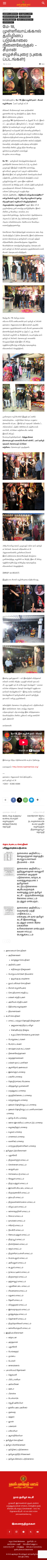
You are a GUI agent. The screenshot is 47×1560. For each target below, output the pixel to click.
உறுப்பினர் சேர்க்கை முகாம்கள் (25, 1034)
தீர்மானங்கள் (14, 1011)
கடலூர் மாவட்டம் (15, 1267)
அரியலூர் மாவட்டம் (17, 1262)
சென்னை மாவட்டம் (17, 1164)
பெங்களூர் (13, 1351)
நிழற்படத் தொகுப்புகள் (25, 19)
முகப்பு (5, 9)
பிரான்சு (12, 1393)
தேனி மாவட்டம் (15, 1300)
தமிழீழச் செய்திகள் (14, 1440)
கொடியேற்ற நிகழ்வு (20, 1030)
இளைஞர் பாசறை (16, 1072)
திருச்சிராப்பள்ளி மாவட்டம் (20, 1253)
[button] (43, 3)
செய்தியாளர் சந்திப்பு (18, 992)
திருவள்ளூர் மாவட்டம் (18, 1160)
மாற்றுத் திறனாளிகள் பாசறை (22, 1146)
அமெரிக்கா (13, 1384)
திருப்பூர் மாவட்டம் (16, 1239)
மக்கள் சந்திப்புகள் (16, 997)
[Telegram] (31, 800)
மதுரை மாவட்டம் (15, 1295)
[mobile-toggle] (4, 3)
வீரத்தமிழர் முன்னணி (18, 1086)
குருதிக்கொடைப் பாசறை (20, 1095)
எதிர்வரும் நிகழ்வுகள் (21, 969)
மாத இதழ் (20, 1547)
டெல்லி (11, 1361)
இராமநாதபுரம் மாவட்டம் (19, 1309)
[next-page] (8, 941)
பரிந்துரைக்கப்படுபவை (15, 848)
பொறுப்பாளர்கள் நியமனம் (20, 974)
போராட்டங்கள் (15, 1044)
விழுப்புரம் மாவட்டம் (17, 1206)
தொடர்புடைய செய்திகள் (15, 844)
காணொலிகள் (8, 22)
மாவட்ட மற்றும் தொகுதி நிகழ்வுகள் (24, 1020)
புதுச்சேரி (12, 1155)
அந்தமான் (13, 1342)
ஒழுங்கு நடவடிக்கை (20, 978)
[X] (19, 800)
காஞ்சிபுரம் (13, 1169)
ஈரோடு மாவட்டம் (15, 1225)
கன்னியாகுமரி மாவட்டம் (19, 1328)
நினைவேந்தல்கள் (9, 19)
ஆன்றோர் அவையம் (18, 1067)
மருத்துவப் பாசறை (17, 1090)
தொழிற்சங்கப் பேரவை (19, 1081)
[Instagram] (16, 1531)
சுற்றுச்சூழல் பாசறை (18, 1100)
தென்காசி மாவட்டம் (17, 1319)
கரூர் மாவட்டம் (14, 1248)
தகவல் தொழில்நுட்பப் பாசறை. (22, 1104)
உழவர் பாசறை (15, 1132)
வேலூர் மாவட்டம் (16, 1178)
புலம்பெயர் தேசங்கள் (16, 1370)
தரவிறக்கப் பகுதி (13, 1544)
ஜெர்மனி (12, 1375)
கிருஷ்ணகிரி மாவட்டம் (19, 1192)
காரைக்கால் (13, 1365)
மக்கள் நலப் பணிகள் (18, 1062)
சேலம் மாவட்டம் (15, 1216)
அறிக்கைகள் (14, 955)
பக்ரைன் (12, 1426)
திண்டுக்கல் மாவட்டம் (18, 1244)
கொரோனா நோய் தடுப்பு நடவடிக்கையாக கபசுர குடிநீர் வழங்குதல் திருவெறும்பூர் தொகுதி (35, 824)
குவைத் (12, 1412)
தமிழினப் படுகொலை (10, 14)
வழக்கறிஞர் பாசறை (17, 1127)
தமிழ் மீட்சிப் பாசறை (17, 1118)
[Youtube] (37, 1532)
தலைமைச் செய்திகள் (10, 17)
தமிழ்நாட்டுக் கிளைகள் (16, 1150)
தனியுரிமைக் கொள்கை (23, 1550)
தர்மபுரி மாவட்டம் (16, 1197)
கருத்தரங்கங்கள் (16, 1058)
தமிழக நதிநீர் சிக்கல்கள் (19, 1454)
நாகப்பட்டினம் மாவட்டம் (18, 1272)
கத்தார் (11, 1417)
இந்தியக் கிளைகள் (14, 1333)
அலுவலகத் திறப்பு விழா (22, 1025)
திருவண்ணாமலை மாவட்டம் (21, 1202)
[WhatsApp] (25, 800)
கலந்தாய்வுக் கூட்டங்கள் (19, 1048)
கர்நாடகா (12, 1337)
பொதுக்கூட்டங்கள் (25, 14)
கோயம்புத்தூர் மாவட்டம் (19, 1234)
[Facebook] (13, 800)
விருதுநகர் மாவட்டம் (17, 1305)
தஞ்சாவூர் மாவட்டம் (17, 1281)
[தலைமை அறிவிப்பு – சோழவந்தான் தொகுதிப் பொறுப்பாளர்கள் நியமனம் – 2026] (9, 856)
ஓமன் (11, 1421)
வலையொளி (8, 1547)
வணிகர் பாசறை (16, 1141)
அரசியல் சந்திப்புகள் (17, 1002)
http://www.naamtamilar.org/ (25, 767)
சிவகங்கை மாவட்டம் (17, 1291)
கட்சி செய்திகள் (25, 17)
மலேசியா (12, 1431)
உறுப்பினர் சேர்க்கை (17, 1541)
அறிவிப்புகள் (14, 964)
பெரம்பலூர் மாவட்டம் (18, 1258)
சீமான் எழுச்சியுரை (17, 988)
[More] (37, 800)
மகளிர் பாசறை (15, 1076)
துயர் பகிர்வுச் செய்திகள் (19, 983)
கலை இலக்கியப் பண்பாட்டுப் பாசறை (25, 1122)
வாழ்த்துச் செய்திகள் (20, 960)
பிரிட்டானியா (14, 1379)
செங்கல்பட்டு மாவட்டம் (18, 1174)
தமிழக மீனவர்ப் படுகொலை (21, 1459)
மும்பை (11, 1356)
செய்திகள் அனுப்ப (30, 1544)
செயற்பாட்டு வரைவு (34, 1547)
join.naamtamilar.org (23, 1514)
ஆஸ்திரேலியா (15, 1435)
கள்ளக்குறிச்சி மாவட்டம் (19, 1211)
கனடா (11, 1389)
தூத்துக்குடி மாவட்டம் (17, 1314)
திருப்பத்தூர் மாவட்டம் (18, 1183)
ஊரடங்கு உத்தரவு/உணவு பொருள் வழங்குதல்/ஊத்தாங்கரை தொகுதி (12, 821)
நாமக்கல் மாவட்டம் (16, 1220)
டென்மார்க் (13, 1398)
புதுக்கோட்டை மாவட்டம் (19, 1286)
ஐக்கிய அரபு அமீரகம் (17, 1407)
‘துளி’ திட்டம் (31, 1541)
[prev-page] (4, 941)
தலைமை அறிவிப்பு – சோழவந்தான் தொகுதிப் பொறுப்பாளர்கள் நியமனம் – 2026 (30, 858)
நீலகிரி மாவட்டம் (16, 1230)
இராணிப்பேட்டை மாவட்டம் (20, 1188)
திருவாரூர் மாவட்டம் (17, 1277)
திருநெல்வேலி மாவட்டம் (19, 1323)
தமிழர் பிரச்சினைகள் (18, 9)
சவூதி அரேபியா (15, 1403)
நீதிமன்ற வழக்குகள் (17, 1006)
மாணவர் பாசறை (16, 1136)
